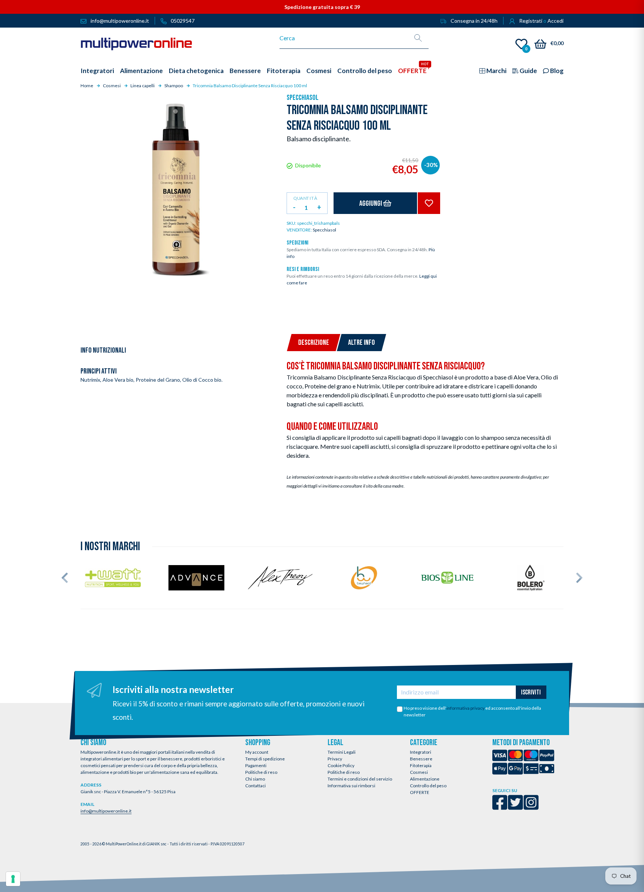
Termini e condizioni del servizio (360, 779)
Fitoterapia (421, 765)
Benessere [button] (245, 71)
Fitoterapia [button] (283, 71)
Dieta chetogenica (196, 71)
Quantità (305, 198)
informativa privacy (465, 708)
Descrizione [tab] (313, 342)
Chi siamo (255, 779)
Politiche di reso (261, 772)
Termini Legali (342, 752)
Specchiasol (303, 97)
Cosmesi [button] (318, 71)
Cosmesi (419, 772)
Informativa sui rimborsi (351, 785)
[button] (65, 578)
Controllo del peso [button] (364, 71)
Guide (527, 71)
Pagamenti (255, 765)
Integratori (420, 752)
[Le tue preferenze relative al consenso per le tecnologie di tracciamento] (13, 879)
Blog (556, 71)
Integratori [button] (97, 71)
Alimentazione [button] (141, 71)
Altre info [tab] (361, 342)
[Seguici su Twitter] (515, 807)
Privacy (335, 759)
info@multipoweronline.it (106, 811)
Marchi (495, 71)
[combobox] (344, 38)
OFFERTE (419, 792)
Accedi (555, 21)
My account (256, 752)
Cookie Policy (341, 765)
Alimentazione (424, 779)
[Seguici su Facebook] (499, 807)
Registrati (530, 21)
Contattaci (255, 785)
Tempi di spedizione (265, 759)
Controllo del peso (428, 785)
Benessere (421, 759)
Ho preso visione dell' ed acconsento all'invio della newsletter (472, 711)
